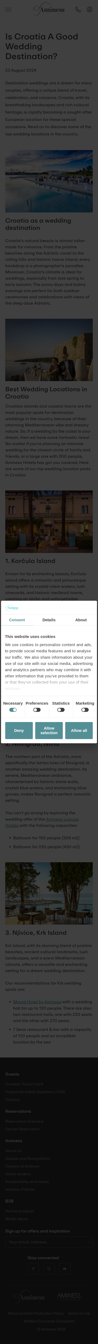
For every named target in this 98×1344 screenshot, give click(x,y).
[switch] (37, 710)
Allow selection (49, 730)
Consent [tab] (17, 620)
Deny (19, 730)
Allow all (79, 730)
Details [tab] (49, 620)
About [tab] (81, 620)
